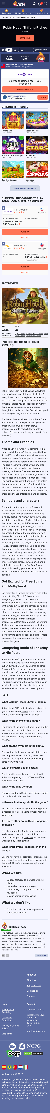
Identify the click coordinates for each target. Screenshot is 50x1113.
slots (12, 17)
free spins (18, 407)
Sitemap (31, 996)
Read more (41, 955)
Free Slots (6, 13)
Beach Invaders (32, 131)
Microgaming (22, 840)
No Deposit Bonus (23, 13)
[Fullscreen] (3, 50)
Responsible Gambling (8, 1011)
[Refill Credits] (9, 50)
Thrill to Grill (7, 131)
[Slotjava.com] (19, 4)
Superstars (30, 155)
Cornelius (30, 180)
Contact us (32, 990)
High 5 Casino (20, 334)
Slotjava (5, 17)
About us (31, 980)
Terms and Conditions (7, 1019)
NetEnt (26, 31)
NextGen (28, 837)
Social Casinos (41, 13)
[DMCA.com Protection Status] (33, 1053)
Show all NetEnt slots (25, 188)
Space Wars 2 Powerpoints (14, 155)
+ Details (25, 237)
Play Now (43, 97)
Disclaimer (7, 1033)
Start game (25, 38)
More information (25, 89)
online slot (19, 455)
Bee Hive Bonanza (9, 180)
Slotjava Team (34, 985)
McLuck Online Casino (34, 334)
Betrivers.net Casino (33, 336)
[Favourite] (22, 50)
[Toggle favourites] (45, 4)
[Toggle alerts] (34, 4)
